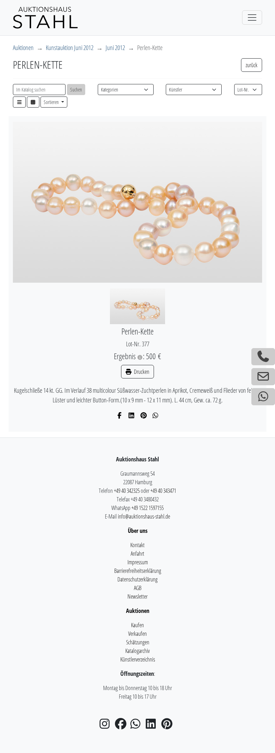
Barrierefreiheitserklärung (137, 571)
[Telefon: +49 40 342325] (263, 356)
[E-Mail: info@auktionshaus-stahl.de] (263, 376)
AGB (137, 588)
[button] (19, 102)
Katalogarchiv (137, 651)
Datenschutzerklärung (137, 579)
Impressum (137, 562)
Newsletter (137, 596)
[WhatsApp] (155, 415)
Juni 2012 (115, 47)
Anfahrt (137, 554)
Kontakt (137, 545)
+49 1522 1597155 (147, 508)
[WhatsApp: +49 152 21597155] (263, 396)
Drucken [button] (141, 372)
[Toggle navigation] (252, 17)
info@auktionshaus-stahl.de (144, 516)
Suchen (76, 89)
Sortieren (52, 102)
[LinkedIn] (131, 415)
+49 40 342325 (127, 491)
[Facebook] (120, 415)
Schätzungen (137, 642)
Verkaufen (137, 634)
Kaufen (137, 625)
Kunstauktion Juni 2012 (69, 47)
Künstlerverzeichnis (137, 659)
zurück (251, 65)
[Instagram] (107, 726)
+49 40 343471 (163, 491)
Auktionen (23, 47)
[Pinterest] (144, 415)
